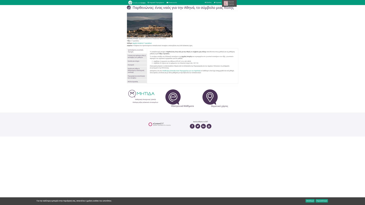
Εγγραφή (218, 2)
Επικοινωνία (172, 2)
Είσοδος (208, 2)
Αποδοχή (310, 201)
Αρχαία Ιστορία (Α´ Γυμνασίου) (142, 43)
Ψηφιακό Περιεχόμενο (156, 2)
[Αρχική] (137, 2)
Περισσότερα (321, 201)
